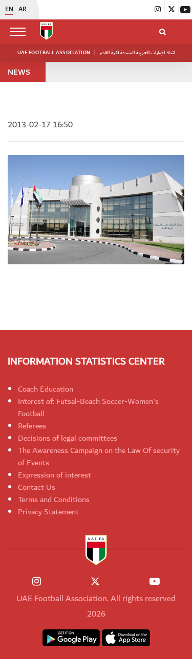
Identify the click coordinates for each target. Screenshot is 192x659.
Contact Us (36, 487)
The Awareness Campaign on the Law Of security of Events (99, 456)
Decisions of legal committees (67, 438)
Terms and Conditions (54, 499)
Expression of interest (54, 475)
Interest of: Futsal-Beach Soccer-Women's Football (88, 407)
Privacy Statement (48, 511)
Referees (32, 426)
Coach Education (45, 389)
